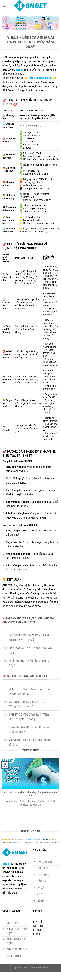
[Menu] (4, 6)
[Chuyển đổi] (5, 635)
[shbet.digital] (30, 5)
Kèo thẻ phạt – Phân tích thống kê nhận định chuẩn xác (30, 794)
